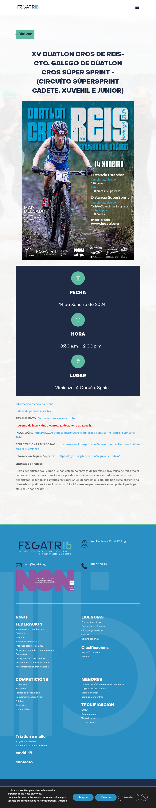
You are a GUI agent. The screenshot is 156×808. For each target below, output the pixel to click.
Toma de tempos (89, 718)
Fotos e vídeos (23, 710)
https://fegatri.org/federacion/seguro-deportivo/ (89, 456)
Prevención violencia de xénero (32, 746)
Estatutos (20, 634)
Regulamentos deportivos (29, 697)
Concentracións (89, 714)
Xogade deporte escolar (93, 689)
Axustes (62, 800)
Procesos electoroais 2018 (29, 646)
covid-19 (24, 753)
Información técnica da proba (34, 404)
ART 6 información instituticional (32, 663)
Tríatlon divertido (90, 693)
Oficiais (85, 635)
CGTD (84, 710)
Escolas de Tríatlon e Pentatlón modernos (102, 685)
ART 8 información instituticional (32, 667)
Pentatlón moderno (91, 653)
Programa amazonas (26, 742)
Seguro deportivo (90, 639)
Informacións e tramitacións (30, 629)
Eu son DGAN (88, 723)
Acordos (20, 638)
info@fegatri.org (35, 564)
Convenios (21, 654)
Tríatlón (85, 657)
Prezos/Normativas (91, 622)
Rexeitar (106, 797)
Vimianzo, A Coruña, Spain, (82, 388)
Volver (25, 34)
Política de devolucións (28, 693)
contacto (24, 762)
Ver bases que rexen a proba (56, 418)
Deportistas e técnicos (93, 627)
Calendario (21, 685)
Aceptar (83, 797)
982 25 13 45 (98, 564)
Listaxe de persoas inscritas (33, 411)
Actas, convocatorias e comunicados (35, 650)
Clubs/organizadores (92, 631)
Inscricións (21, 689)
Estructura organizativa (27, 642)
